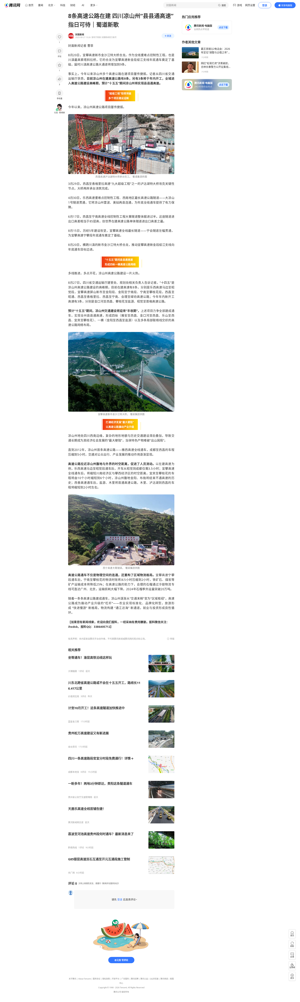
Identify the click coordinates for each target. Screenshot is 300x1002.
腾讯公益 (144, 978)
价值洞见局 (73, 696)
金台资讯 (72, 747)
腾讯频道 (164, 978)
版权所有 (125, 992)
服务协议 (96, 978)
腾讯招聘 (134, 978)
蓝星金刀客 (73, 721)
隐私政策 (106, 978)
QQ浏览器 (154, 978)
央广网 (71, 873)
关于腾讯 (72, 978)
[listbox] (121, 761)
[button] (223, 27)
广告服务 (125, 978)
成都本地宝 (73, 772)
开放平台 (115, 978)
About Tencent (84, 978)
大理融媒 (72, 671)
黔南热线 (72, 847)
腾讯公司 (117, 992)
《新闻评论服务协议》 (110, 883)
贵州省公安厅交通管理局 (80, 797)
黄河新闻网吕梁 (75, 822)
